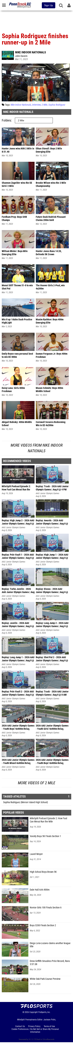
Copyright (33, 1012)
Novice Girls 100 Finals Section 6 (45, 907)
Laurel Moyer (36, 854)
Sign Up (48, 5)
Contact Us (20, 1026)
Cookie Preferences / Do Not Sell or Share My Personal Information (35, 1030)
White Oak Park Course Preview (45, 978)
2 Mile (44, 104)
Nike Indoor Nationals (30, 52)
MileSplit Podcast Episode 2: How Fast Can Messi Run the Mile (48, 820)
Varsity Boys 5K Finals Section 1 (45, 836)
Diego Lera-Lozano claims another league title (50, 945)
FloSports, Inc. (44, 1012)
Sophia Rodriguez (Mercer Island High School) (25, 802)
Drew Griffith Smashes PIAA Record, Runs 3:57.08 (50, 963)
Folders (6, 120)
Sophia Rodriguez (56, 104)
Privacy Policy (34, 1026)
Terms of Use (49, 1026)
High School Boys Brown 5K (43, 871)
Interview (36, 104)
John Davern (21, 56)
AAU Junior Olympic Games (47, 493)
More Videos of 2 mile (36, 783)
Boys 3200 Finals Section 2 (43, 925)
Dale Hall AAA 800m (40, 889)
